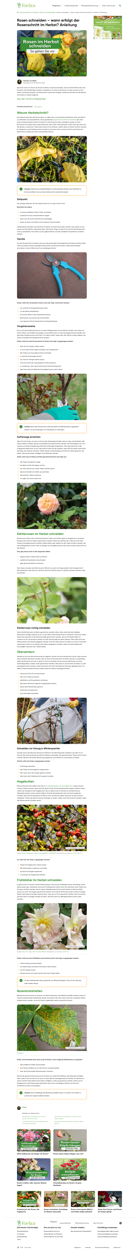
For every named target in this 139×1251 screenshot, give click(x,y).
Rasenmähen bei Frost (52, 1231)
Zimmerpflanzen (22, 1231)
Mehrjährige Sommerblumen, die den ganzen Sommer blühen (34, 1117)
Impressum (117, 1247)
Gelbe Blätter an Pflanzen (53, 1234)
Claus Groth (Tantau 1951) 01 (37, 951)
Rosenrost (20, 1053)
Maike (24, 1107)
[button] (61, 5)
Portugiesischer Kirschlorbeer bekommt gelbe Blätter (69, 1122)
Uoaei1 (24, 853)
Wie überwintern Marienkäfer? (81, 1231)
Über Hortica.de (108, 6)
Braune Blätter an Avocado (53, 1237)
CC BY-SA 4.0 (76, 853)
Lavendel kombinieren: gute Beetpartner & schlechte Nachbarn (35, 1122)
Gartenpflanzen (25, 12)
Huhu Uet (25, 951)
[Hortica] (26, 5)
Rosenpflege (50, 12)
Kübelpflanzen (22, 1237)
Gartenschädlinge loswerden (107, 1234)
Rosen (42, 12)
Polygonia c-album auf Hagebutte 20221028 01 (41, 853)
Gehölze (36, 12)
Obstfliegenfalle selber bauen (108, 1231)
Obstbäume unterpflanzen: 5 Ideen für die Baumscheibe (68, 1117)
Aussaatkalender (71, 6)
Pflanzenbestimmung (89, 6)
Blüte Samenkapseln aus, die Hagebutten (58, 786)
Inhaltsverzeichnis (29, 106)
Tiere (19, 1239)
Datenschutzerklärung (102, 1247)
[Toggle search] (120, 6)
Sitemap (88, 1247)
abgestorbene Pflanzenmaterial (64, 120)
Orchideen (20, 1234)
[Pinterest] (120, 1223)
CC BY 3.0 (65, 951)
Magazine (78, 1247)
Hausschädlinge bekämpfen (107, 1237)
